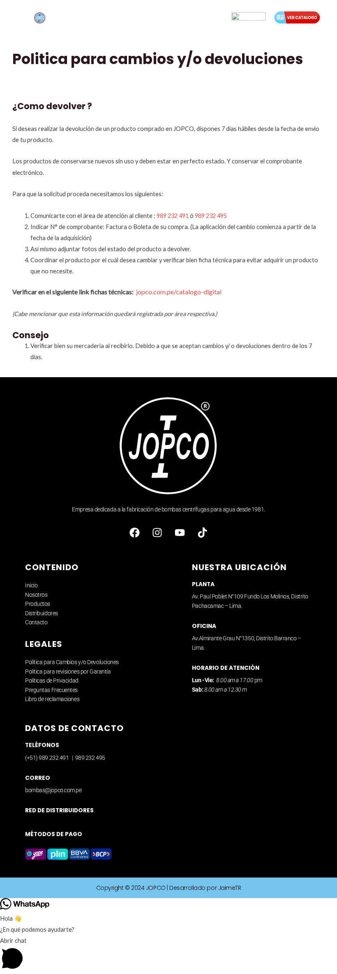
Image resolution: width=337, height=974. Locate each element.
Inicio (31, 585)
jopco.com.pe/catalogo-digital (179, 292)
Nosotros (36, 594)
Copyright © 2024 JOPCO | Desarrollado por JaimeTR (168, 888)
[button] (168, 954)
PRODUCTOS (176, 15)
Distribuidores (41, 613)
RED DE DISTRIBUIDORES (59, 810)
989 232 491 (173, 215)
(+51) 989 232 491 (47, 757)
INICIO (93, 15)
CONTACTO (174, 20)
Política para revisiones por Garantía (68, 671)
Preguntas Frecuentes (51, 690)
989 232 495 (211, 215)
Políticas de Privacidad (51, 680)
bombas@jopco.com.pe (53, 790)
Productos (37, 603)
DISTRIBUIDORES (123, 20)
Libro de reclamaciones (52, 699)
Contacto (36, 622)
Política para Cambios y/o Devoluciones (72, 662)
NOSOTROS (130, 15)
